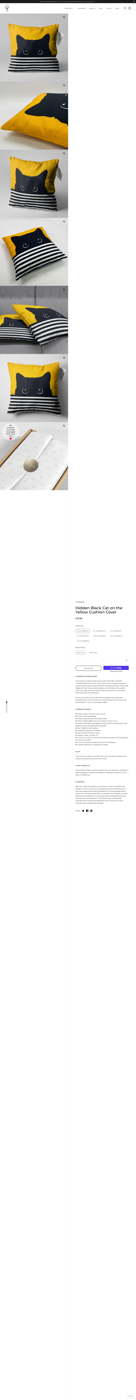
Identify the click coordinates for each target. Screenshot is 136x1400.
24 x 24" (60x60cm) (83, 641)
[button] (126, 660)
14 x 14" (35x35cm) (82, 631)
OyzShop (81, 602)
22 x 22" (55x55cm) (116, 636)
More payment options (116, 671)
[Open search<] (125, 8)
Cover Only (80, 653)
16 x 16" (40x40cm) (99, 631)
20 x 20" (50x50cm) (99, 636)
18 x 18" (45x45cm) (83, 636)
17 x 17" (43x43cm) (115, 631)
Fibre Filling (93, 653)
